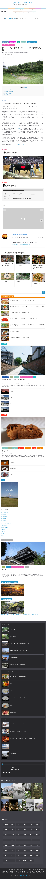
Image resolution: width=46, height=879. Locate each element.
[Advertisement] (23, 28)
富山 (31, 834)
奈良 (19, 845)
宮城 (37, 824)
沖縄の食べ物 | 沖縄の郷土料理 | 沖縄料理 (38, 267)
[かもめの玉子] (5, 463)
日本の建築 (38, 871)
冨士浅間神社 (4, 518)
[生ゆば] (5, 691)
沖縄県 (18, 42)
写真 (29, 12)
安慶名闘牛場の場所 (7, 93)
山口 (31, 850)
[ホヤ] (5, 684)
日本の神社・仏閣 (10, 872)
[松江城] (23, 553)
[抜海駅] (5, 397)
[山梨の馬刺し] (5, 712)
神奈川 (12, 834)
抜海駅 (11, 397)
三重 (6, 845)
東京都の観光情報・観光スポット (26, 376)
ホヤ (11, 683)
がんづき (5, 451)
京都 (25, 845)
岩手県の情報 (15, 448)
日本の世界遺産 (29, 872)
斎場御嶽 (19, 265)
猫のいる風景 (13, 636)
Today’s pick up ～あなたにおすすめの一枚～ (27, 871)
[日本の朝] (5, 391)
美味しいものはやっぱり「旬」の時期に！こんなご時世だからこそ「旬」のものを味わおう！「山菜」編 (27, 325)
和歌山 (12, 845)
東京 (6, 834)
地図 (6, 94)
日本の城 (26, 567)
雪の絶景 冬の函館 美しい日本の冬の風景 (19, 724)
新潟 (19, 834)
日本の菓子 (34, 448)
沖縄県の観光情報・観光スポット (8, 44)
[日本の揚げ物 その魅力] (5, 332)
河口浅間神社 (4, 525)
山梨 (6, 840)
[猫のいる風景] (5, 636)
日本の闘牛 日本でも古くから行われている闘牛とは (14, 90)
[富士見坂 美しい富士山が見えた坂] (23, 360)
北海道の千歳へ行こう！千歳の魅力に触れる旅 (19, 746)
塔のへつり (12, 629)
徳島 (19, 855)
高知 (6, 855)
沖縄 (31, 860)
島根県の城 (8, 567)
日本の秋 (26, 9)
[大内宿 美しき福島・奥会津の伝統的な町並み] (5, 643)
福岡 (25, 855)
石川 (37, 834)
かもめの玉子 (12, 462)
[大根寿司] (5, 705)
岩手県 (10, 448)
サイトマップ (4, 775)
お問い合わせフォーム (6, 772)
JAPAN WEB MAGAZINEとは (8, 767)
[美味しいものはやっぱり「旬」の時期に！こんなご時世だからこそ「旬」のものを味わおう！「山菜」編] (5, 325)
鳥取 (6, 850)
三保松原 (3, 531)
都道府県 (34, 872)
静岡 (12, 840)
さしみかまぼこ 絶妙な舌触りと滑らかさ (18, 697)
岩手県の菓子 (21, 448)
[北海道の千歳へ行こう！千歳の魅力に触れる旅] (5, 746)
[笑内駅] (5, 403)
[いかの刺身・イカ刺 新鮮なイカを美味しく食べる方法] (5, 313)
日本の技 (4, 281)
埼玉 (37, 829)
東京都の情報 (16, 376)
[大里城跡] (23, 273)
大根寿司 (12, 705)
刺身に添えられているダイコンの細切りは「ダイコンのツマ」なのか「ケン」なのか (27, 306)
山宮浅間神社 (4, 514)
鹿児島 (24, 860)
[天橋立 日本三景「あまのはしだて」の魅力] (5, 651)
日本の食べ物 (11, 9)
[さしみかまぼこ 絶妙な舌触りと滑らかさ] (5, 698)
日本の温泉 (4, 872)
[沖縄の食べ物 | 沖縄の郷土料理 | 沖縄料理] (38, 255)
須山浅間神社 (4, 520)
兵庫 (37, 845)
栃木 (19, 829)
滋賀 (37, 840)
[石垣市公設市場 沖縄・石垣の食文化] (7, 255)
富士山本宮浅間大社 (5, 512)
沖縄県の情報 (23, 42)
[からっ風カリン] (5, 468)
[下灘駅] (5, 409)
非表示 (25, 87)
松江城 (4, 570)
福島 (6, 829)
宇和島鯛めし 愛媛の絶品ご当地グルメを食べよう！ (20, 337)
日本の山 (15, 872)
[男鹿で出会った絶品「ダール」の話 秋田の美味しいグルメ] (5, 301)
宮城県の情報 (5, 448)
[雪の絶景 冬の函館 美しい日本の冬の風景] (5, 724)
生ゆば (11, 690)
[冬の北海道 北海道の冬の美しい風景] (5, 731)
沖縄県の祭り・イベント (32, 42)
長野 (25, 834)
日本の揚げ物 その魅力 (15, 331)
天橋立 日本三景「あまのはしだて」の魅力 (19, 650)
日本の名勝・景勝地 (20, 869)
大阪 (31, 845)
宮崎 (19, 860)
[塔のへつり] (5, 629)
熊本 (12, 860)
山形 (31, 824)
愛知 (19, 840)
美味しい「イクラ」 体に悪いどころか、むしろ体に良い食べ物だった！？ (25, 318)
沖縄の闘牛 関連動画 (8, 91)
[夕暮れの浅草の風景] (5, 658)
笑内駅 (11, 403)
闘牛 (16, 52)
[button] (30, 13)
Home (3, 869)
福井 (31, 840)
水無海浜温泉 (13, 753)
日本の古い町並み (17, 12)
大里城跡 (19, 281)
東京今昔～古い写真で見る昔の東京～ (18, 664)
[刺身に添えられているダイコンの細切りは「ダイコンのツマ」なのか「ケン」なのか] (5, 307)
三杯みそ (11, 474)
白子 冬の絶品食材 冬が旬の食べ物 (18, 676)
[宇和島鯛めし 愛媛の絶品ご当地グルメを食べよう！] (5, 338)
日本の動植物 (24, 872)
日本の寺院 (38, 9)
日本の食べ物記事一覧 (40, 869)
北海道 (6, 824)
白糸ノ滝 (3, 529)
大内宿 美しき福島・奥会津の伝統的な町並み (19, 643)
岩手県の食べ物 (28, 448)
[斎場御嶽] (23, 255)
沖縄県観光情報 (12, 52)
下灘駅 (11, 409)
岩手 (25, 824)
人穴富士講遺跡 (4, 527)
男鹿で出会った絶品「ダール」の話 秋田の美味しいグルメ (22, 300)
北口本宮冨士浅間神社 (6, 523)
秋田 (19, 824)
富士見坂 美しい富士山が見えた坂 (13, 379)
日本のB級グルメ (16, 871)
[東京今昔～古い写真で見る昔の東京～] (5, 665)
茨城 (12, 829)
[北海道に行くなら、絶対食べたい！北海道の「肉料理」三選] (5, 739)
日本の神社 (32, 9)
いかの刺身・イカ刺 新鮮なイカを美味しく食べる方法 (21, 312)
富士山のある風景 (6, 376)
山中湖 (2, 533)
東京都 (11, 376)
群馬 (25, 829)
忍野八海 (3, 536)
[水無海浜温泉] (5, 753)
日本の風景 (6, 869)
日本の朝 (11, 391)
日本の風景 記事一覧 (12, 869)
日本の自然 (26, 869)
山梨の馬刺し (13, 712)
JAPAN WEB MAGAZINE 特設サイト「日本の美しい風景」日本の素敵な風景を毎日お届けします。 (19, 614)
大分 (6, 860)
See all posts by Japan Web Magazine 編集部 (22, 244)
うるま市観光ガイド (6, 52)
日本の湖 (34, 869)
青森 (12, 824)
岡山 (12, 850)
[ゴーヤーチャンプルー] (38, 273)
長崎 (37, 855)
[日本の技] (7, 273)
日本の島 (30, 869)
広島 (19, 850)
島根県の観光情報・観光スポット (18, 567)
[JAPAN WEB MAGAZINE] (2, 11)
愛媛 (37, 850)
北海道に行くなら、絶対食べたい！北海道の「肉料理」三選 (22, 738)
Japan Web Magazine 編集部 (23, 52)
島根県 (4, 567)
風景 (16, 9)
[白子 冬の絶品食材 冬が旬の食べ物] (5, 676)
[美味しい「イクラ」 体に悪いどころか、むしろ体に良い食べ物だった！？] (5, 319)
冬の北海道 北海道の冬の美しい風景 (18, 731)
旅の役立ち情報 (5, 42)
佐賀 (31, 855)
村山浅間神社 (4, 516)
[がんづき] (23, 431)
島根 (25, 850)
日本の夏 (21, 9)
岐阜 (25, 840)
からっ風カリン (13, 468)
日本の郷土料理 (10, 871)
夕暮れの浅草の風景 (14, 657)
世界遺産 (24, 12)
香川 (12, 855)
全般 (34, 12)
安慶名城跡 (20, 128)
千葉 (31, 829)
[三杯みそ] (5, 474)
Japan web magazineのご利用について (10, 769)
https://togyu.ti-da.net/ (19, 144)
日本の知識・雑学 (13, 42)
